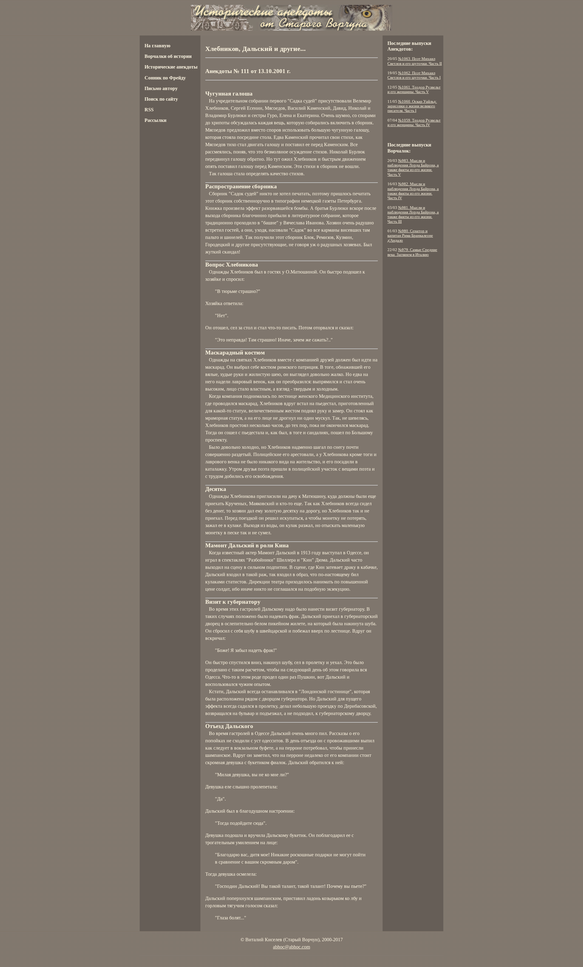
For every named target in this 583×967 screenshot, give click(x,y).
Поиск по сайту (161, 99)
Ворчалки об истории (168, 56)
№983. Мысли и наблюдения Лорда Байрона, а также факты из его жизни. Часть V (413, 168)
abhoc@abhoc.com (291, 946)
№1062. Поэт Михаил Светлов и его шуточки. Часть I (414, 75)
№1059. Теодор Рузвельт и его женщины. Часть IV (414, 122)
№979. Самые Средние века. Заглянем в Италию (412, 252)
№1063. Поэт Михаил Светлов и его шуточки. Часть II (414, 61)
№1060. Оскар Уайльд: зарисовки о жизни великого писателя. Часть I (412, 106)
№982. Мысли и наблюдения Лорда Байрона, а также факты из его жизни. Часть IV (413, 191)
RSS (149, 109)
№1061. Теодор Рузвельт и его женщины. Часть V (414, 89)
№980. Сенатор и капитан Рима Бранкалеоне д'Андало (410, 236)
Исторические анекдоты (171, 66)
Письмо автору (161, 88)
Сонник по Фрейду (165, 77)
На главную (157, 45)
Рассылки (155, 120)
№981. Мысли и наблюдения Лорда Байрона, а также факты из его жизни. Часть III (413, 215)
